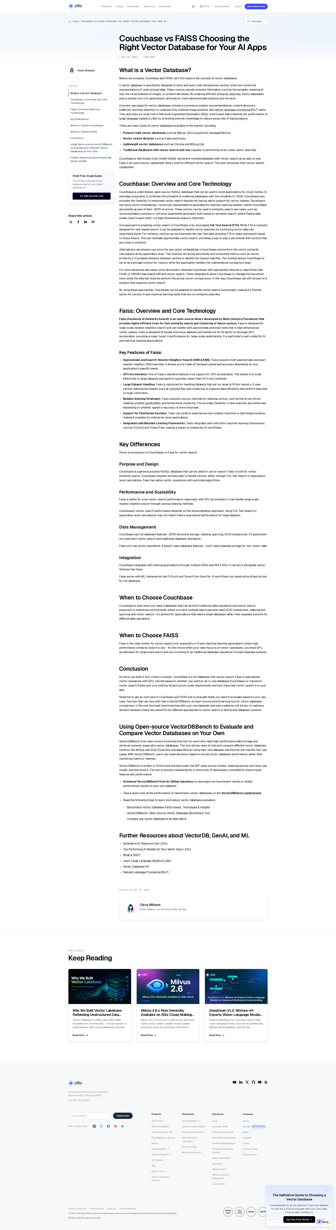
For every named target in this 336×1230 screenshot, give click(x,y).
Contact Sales (250, 1148)
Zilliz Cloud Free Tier (162, 1132)
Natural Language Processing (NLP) (146, 872)
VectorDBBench (129, 741)
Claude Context (159, 1154)
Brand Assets (250, 1154)
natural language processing (232, 110)
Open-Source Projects (193, 1126)
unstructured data (154, 89)
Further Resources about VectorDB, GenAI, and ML (91, 159)
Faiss (168, 138)
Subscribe (123, 1115)
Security (111, 1208)
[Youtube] (234, 1082)
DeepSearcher (159, 1148)
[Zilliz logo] (75, 6)
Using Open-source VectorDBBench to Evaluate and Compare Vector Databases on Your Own (91, 148)
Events (246, 1143)
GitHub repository (182, 781)
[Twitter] (247, 1082)
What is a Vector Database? (86, 93)
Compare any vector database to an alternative (156, 819)
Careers (247, 1126)
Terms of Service (77, 1208)
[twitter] (71, 222)
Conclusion (76, 138)
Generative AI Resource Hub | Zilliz (145, 843)
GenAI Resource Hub (222, 1132)
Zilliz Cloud (194, 133)
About (246, 1120)
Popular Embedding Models (222, 1150)
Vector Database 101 (136, 866)
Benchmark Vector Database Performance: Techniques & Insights (168, 807)
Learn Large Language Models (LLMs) (147, 861)
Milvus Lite (197, 144)
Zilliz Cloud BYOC (160, 1126)
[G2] (266, 1082)
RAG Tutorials (189, 1146)
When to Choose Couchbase (87, 125)
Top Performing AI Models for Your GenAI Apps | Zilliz (157, 849)
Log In (238, 6)
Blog (75, 21)
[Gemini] (122, 1126)
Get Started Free (256, 6)
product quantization (147, 403)
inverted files (177, 389)
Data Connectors (221, 1158)
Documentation (190, 1120)
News (246, 1132)
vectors (224, 85)
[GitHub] (253, 1082)
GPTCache (157, 1160)
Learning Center (220, 1126)
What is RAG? (131, 855)
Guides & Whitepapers (223, 1143)
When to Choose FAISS (83, 131)
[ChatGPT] (94, 1126)
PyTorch (138, 427)
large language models (133, 118)
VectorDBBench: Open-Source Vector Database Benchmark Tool (168, 813)
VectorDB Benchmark (193, 1132)
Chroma (179, 144)
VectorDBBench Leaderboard (241, 793)
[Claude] (115, 1126)
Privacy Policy (96, 1208)
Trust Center (218, 1183)
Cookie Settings (127, 1208)
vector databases (167, 745)
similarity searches (229, 94)
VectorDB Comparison (224, 1137)
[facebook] (78, 222)
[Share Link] (93, 222)
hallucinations (239, 118)
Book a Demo (222, 6)
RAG (204, 114)
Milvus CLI (157, 1171)
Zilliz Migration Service (163, 1137)
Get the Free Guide (297, 1219)
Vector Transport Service (160, 1178)
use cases (137, 105)
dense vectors (227, 323)
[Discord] (259, 1082)
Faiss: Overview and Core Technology (85, 111)
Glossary (217, 1163)
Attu (154, 1165)
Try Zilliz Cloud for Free (92, 196)
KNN (206, 360)
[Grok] (108, 1126)
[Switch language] (193, 6)
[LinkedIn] (241, 1082)
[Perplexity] (101, 1126)
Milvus (181, 133)
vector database (132, 85)
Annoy (182, 138)
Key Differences (79, 119)
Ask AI (325, 1222)
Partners (247, 1137)
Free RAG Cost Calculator (189, 1139)
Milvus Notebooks (191, 1152)
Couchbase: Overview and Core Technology (88, 101)
